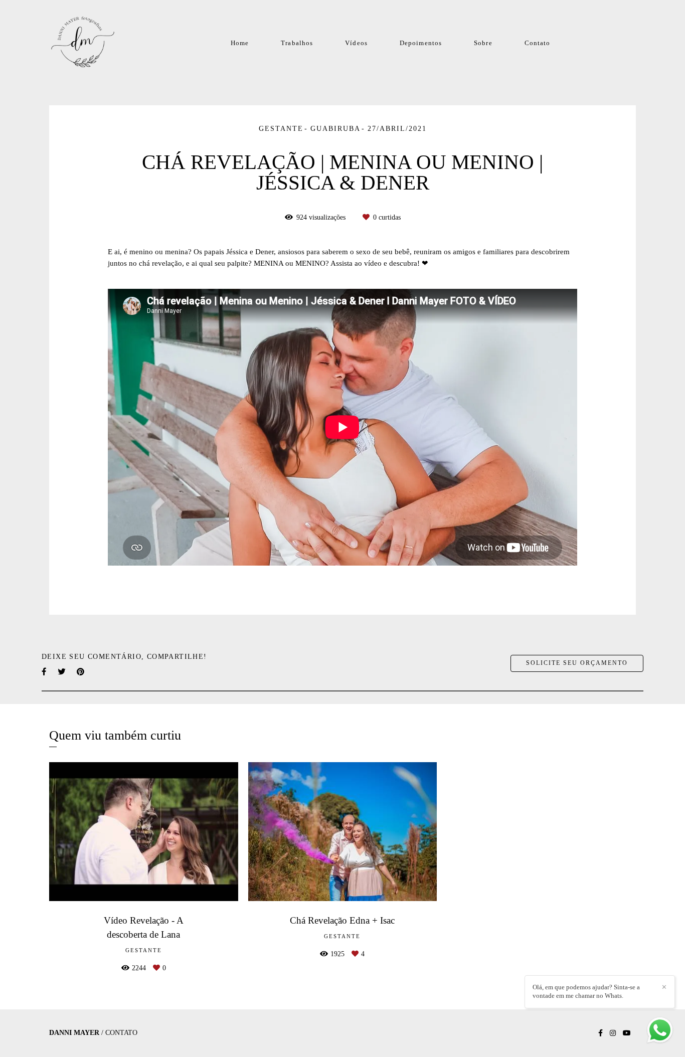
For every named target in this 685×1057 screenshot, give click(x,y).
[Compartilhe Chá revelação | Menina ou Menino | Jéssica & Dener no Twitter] (62, 671)
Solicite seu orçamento (577, 663)
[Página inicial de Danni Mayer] (89, 42)
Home (240, 43)
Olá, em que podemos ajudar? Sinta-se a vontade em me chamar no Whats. (586, 991)
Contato (538, 43)
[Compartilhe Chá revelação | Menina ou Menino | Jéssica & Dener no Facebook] (45, 671)
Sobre (483, 43)
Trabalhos (297, 43)
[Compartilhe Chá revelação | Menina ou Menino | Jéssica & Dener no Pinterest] (81, 671)
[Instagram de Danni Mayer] (613, 1033)
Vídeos (356, 43)
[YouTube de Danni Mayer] (627, 1033)
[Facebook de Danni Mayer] (600, 1033)
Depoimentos (421, 43)
